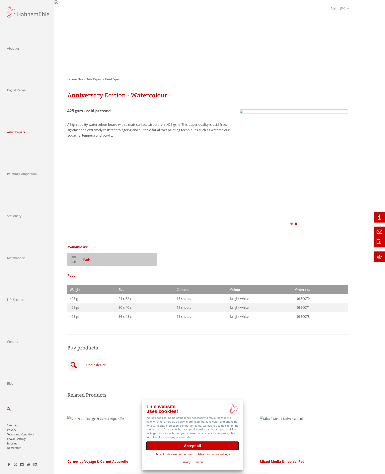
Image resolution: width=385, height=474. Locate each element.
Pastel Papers (113, 79)
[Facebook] (9, 465)
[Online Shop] (379, 256)
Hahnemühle (75, 79)
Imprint (12, 443)
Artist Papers (16, 132)
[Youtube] (28, 465)
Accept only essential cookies (173, 454)
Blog (10, 383)
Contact (12, 342)
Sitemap (12, 425)
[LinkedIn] (35, 465)
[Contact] (379, 232)
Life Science (15, 300)
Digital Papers (17, 90)
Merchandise (16, 258)
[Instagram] (22, 465)
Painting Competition (22, 174)
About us (13, 48)
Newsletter (14, 448)
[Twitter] (15, 465)
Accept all (192, 445)
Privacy (11, 430)
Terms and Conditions (20, 434)
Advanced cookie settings (214, 454)
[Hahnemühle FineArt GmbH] (28, 11)
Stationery (14, 216)
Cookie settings (16, 439)
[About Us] (379, 217)
